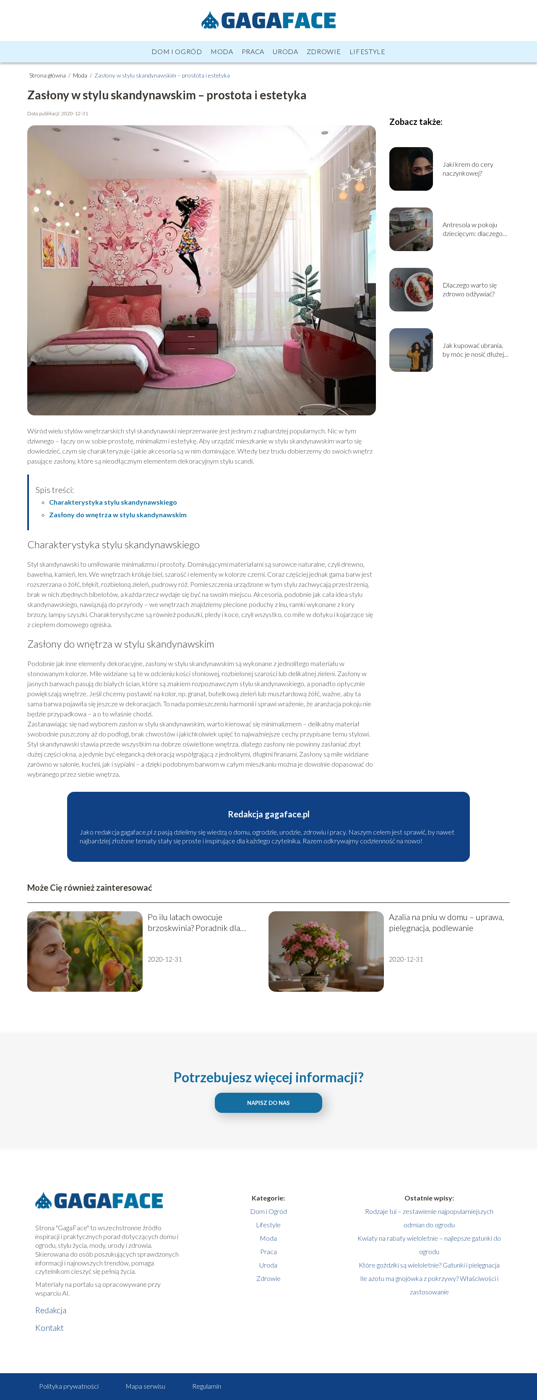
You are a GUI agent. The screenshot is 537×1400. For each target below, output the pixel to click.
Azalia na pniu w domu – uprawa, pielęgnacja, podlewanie (446, 922)
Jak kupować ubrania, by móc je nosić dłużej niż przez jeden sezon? (474, 350)
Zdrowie (324, 51)
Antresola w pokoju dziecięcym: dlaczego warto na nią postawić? (474, 229)
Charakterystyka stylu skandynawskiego (113, 502)
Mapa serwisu (145, 1386)
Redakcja (50, 1310)
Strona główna (48, 75)
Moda (222, 51)
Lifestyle (367, 51)
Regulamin (206, 1386)
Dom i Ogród (176, 51)
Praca (253, 51)
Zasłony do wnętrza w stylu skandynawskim (118, 515)
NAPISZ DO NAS (268, 1102)
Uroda (285, 51)
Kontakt (49, 1327)
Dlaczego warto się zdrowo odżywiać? (470, 289)
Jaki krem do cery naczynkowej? (468, 168)
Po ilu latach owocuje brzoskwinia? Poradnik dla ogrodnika (194, 922)
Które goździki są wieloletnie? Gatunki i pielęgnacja (429, 1265)
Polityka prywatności (69, 1386)
